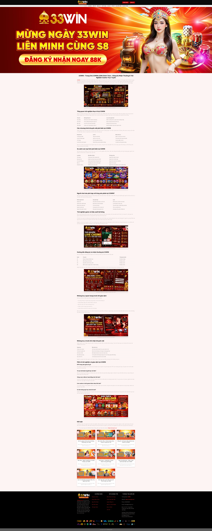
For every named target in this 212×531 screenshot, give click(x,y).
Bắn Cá (98, 6)
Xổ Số (113, 6)
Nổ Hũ (94, 6)
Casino (90, 6)
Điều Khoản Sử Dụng (111, 496)
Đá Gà (109, 6)
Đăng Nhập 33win (95, 499)
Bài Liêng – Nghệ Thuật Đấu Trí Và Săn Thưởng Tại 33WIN (86, 461)
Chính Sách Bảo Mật (111, 499)
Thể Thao (104, 6)
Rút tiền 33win (95, 504)
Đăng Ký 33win (95, 496)
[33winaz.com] (82, 2)
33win (85, 6)
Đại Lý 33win (109, 507)
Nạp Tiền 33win (95, 502)
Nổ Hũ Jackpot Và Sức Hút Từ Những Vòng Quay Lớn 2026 (86, 442)
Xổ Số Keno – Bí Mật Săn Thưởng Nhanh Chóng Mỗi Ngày (106, 461)
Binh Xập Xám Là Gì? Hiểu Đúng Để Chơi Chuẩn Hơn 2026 (106, 480)
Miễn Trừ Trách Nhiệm (111, 504)
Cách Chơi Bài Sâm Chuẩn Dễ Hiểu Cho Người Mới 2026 (86, 480)
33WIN (78, 80)
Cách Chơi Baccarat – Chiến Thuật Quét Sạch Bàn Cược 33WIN (125, 461)
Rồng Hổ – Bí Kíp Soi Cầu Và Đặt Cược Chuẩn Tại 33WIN (126, 442)
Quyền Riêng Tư (110, 502)
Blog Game (125, 6)
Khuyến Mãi (118, 6)
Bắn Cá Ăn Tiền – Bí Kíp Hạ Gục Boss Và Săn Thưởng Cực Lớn (106, 442)
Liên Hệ (108, 509)
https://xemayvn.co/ (130, 499)
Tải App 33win (95, 507)
